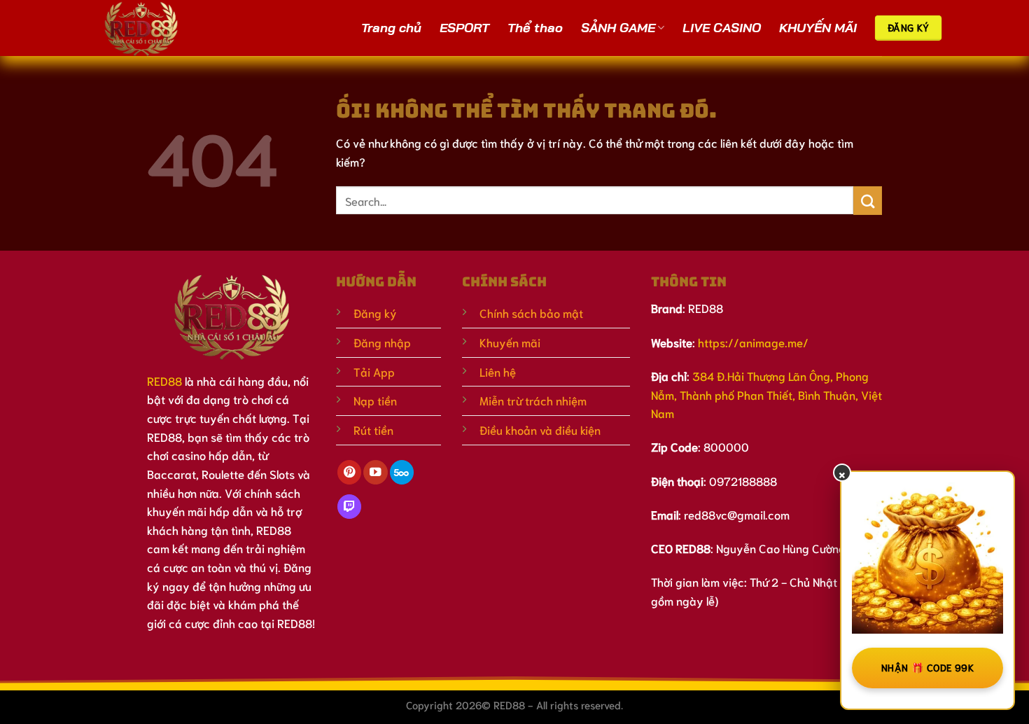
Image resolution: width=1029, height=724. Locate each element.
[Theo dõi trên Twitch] (349, 506)
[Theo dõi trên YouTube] (375, 472)
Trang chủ (391, 28)
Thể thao (535, 28)
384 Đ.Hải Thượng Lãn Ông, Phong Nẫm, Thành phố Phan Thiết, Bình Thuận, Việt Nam (766, 394)
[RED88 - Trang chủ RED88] (159, 28)
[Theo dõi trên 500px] (402, 472)
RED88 (164, 380)
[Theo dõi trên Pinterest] (349, 472)
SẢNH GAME (618, 28)
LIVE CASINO (721, 28)
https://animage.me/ (753, 342)
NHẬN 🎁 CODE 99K (927, 667)
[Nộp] (867, 200)
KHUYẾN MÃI (818, 28)
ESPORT (464, 28)
